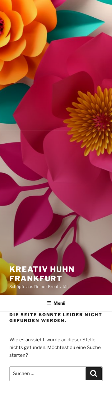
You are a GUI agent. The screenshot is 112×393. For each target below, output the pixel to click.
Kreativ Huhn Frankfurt (42, 274)
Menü (59, 303)
